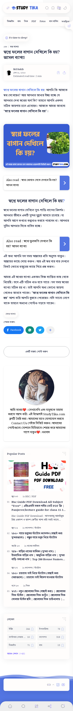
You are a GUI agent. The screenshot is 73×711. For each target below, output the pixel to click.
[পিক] (26, 21)
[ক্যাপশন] (29, 528)
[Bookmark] (53, 8)
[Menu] (36, 706)
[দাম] (19, 21)
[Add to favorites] (58, 72)
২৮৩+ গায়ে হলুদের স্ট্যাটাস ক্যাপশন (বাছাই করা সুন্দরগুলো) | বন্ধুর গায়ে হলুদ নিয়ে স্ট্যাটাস (37, 536)
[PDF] (34, 21)
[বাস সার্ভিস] (53, 21)
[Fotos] (43, 21)
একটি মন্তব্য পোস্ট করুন (36, 352)
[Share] (50, 706)
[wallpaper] (67, 21)
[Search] (47, 8)
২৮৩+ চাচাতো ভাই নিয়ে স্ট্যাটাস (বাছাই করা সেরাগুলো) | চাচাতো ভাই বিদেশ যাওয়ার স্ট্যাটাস (37, 575)
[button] (59, 8)
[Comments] (63, 706)
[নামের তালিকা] (33, 546)
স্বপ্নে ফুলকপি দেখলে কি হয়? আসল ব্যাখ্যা (29, 244)
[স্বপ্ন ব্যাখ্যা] (11, 314)
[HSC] (28, 496)
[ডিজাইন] (10, 21)
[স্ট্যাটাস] (37, 528)
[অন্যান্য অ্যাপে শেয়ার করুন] (50, 330)
